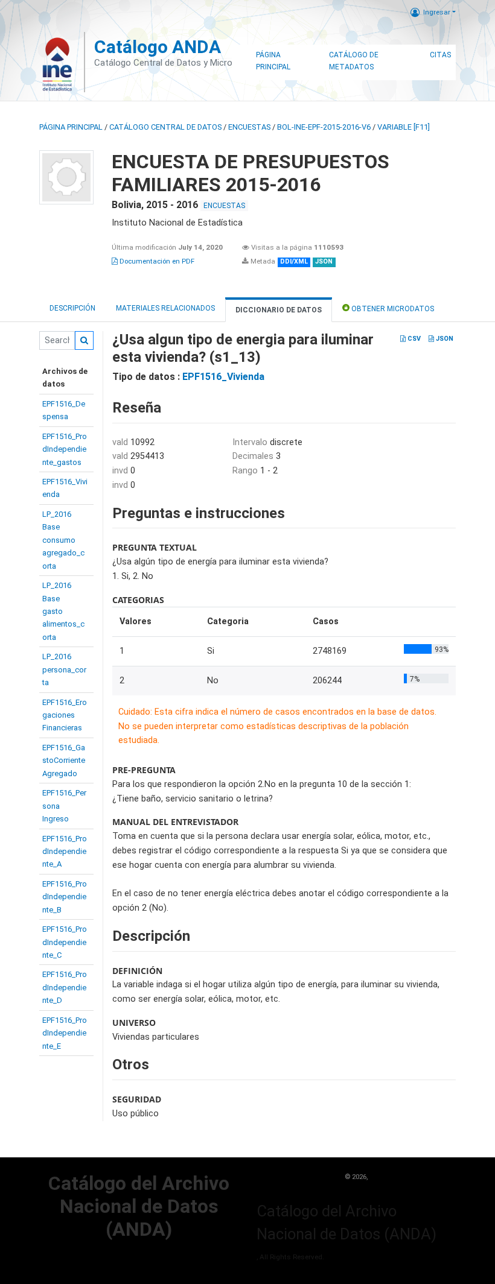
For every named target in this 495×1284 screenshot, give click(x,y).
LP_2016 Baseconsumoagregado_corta (63, 540)
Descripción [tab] (72, 308)
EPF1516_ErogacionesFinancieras (64, 715)
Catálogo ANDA (157, 46)
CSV (413, 339)
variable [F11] (403, 126)
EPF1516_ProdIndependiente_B (64, 896)
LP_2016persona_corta (64, 669)
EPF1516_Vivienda (223, 376)
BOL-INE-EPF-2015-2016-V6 (324, 126)
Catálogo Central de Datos (165, 126)
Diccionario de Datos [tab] (278, 310)
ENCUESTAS (249, 126)
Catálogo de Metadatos (353, 61)
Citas (440, 55)
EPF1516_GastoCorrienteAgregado (63, 760)
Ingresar (436, 12)
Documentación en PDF (156, 261)
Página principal (71, 126)
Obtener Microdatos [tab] (392, 309)
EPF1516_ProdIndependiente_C (64, 942)
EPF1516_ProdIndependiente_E (64, 1033)
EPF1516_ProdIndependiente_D (64, 987)
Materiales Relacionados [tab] (165, 308)
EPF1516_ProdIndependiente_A (64, 851)
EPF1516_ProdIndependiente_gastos (64, 449)
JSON (443, 339)
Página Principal (273, 61)
